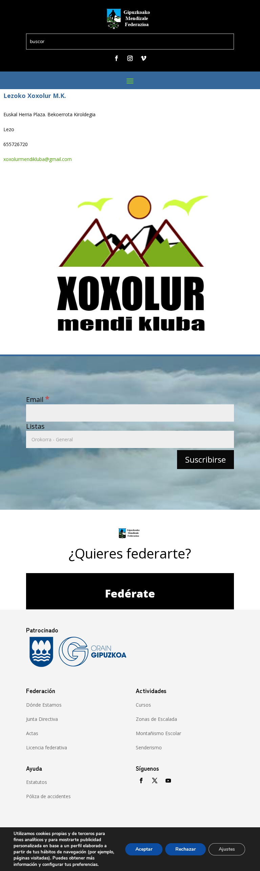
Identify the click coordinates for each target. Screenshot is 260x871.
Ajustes (227, 849)
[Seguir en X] (154, 780)
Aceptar (143, 849)
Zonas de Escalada (156, 719)
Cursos (143, 705)
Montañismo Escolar (158, 733)
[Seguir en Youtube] (168, 780)
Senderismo (149, 747)
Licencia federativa (46, 747)
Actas (32, 733)
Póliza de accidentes (48, 796)
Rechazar (185, 849)
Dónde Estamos (44, 705)
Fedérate (130, 593)
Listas (35, 426)
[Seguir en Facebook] (116, 58)
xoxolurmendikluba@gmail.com (37, 159)
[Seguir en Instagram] (130, 58)
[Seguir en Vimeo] (143, 58)
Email (37, 399)
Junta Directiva (42, 719)
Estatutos (36, 782)
